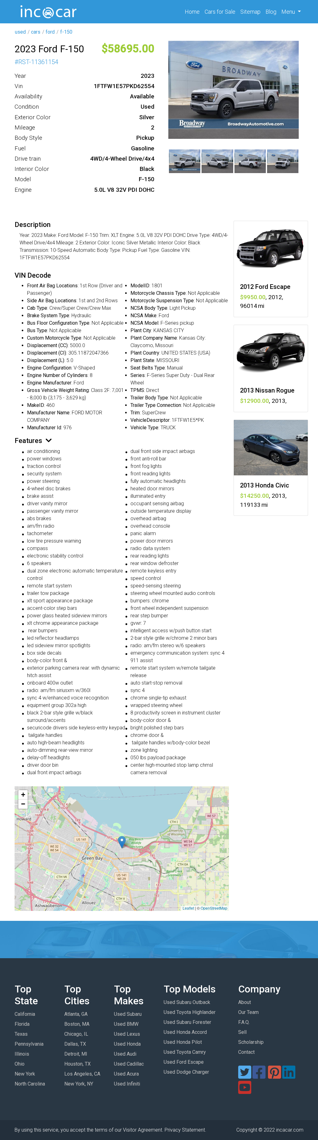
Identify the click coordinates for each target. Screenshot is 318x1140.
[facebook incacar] (259, 1076)
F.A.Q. (244, 1022)
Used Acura (126, 1074)
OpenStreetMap (214, 908)
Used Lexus (127, 1034)
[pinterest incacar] (274, 1076)
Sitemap (250, 11)
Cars (220, 11)
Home (193, 11)
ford (50, 32)
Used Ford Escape (184, 1062)
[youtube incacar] (244, 1091)
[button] (122, 842)
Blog (271, 11)
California (25, 1014)
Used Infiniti (127, 1084)
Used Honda (127, 1044)
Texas (21, 1034)
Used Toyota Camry (185, 1052)
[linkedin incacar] (288, 1076)
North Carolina (30, 1084)
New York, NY (78, 1084)
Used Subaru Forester (187, 1022)
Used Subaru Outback (187, 1002)
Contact (246, 1052)
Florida (22, 1024)
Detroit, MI (75, 1054)
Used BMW (126, 1024)
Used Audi (125, 1054)
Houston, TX (77, 1064)
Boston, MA (76, 1024)
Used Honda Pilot (183, 1042)
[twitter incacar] (244, 1076)
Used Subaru (128, 1014)
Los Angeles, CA (82, 1074)
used (20, 32)
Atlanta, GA (76, 1014)
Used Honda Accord (185, 1032)
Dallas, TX (75, 1044)
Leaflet (188, 908)
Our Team (248, 1012)
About (244, 1002)
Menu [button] (288, 11)
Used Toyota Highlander (190, 1012)
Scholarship (251, 1042)
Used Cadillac (129, 1064)
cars (35, 32)
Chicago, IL (76, 1034)
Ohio (20, 1064)
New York (25, 1074)
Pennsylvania (29, 1044)
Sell (242, 1032)
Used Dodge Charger (186, 1072)
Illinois (22, 1054)
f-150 (66, 32)
